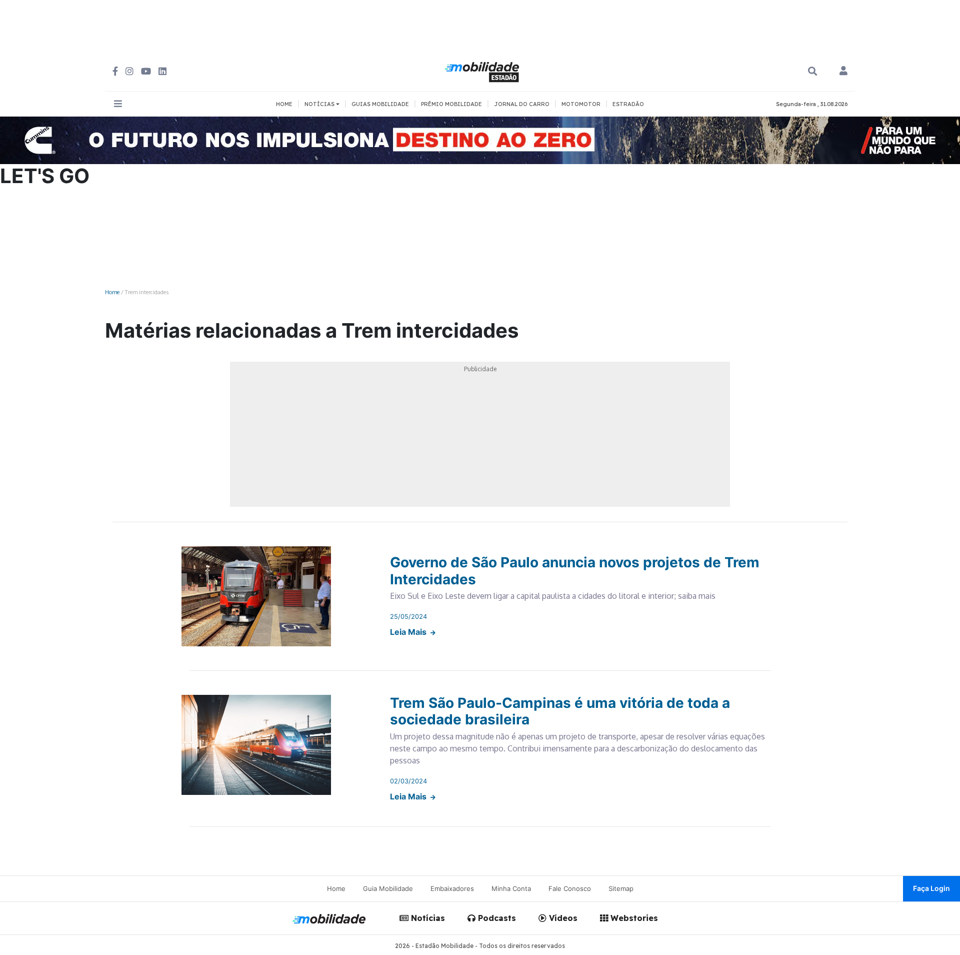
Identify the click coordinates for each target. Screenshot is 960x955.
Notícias (426, 918)
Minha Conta (511, 888)
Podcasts (496, 918)
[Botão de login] (844, 72)
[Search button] (812, 71)
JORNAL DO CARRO (522, 104)
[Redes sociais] (115, 71)
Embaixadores (452, 888)
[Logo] (484, 71)
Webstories (633, 918)
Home (112, 292)
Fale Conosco (569, 888)
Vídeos (562, 918)
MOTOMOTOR (581, 104)
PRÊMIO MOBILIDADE (451, 104)
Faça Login (931, 888)
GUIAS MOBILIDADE (380, 104)
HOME (284, 104)
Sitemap (621, 888)
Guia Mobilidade (388, 888)
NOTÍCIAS (320, 104)
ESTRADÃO (628, 104)
